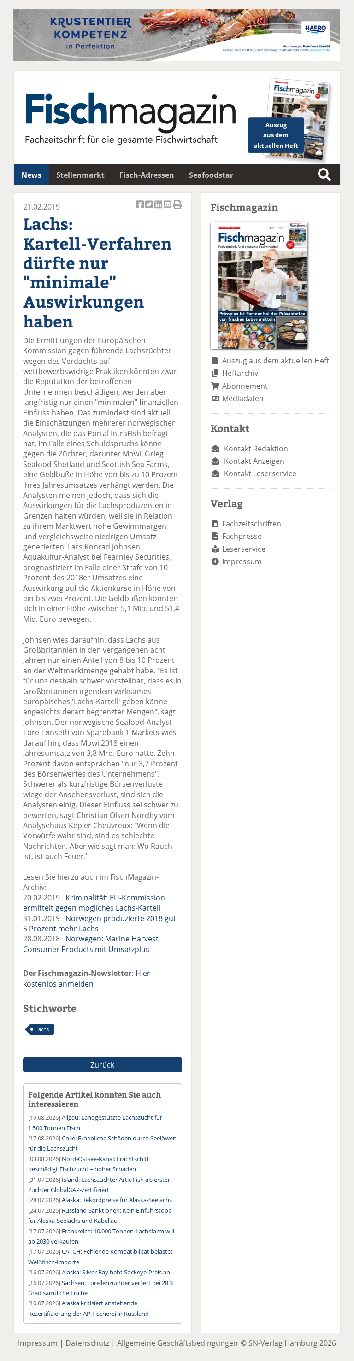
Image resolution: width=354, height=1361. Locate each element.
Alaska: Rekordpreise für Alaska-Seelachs (117, 1200)
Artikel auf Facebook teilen (140, 209)
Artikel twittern (149, 209)
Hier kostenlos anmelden (86, 978)
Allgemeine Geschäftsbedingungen (177, 1343)
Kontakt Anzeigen (254, 461)
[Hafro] (176, 58)
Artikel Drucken (177, 209)
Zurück (102, 1065)
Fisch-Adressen (146, 175)
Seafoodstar (211, 175)
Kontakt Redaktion (256, 449)
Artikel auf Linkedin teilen (159, 209)
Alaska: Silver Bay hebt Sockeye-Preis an (116, 1272)
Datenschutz (87, 1343)
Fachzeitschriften (251, 524)
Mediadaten (243, 398)
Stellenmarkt (80, 175)
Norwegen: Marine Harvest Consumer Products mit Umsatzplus (91, 944)
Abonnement (245, 386)
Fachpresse (242, 536)
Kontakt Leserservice (260, 473)
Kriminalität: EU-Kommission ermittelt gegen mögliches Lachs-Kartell (94, 903)
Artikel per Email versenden (168, 209)
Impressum (242, 561)
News (31, 175)
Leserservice (244, 549)
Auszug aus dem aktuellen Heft (275, 361)
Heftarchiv (240, 373)
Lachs (42, 1029)
